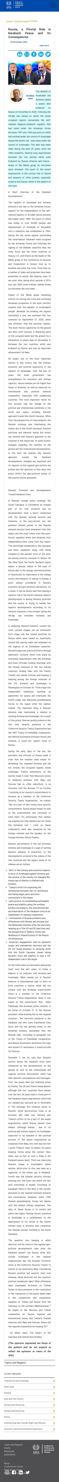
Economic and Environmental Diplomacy (23, 1429)
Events (7, 1448)
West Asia (9, 1387)
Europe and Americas (14, 1405)
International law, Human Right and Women (25, 1423)
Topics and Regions (15, 1363)
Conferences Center (13, 1466)
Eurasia (7, 1393)
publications (9, 1454)
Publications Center (13, 1470)
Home (9, 21)
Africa (7, 1417)
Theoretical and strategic (16, 1381)
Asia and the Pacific (14, 1399)
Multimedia (9, 1451)
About (7, 1463)
